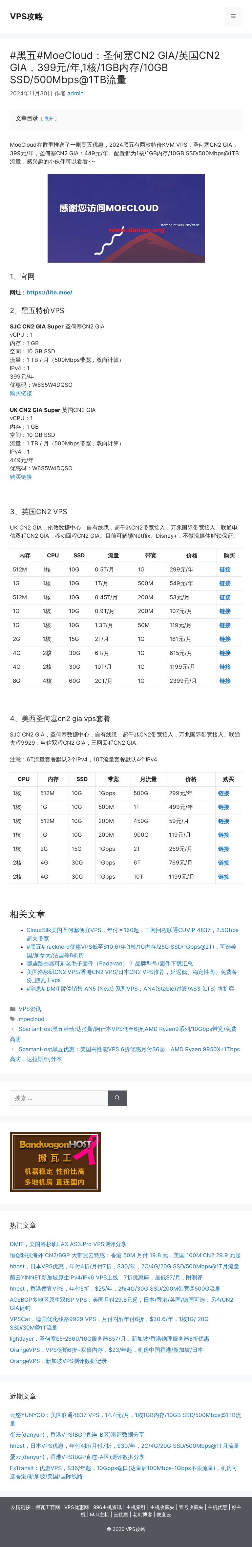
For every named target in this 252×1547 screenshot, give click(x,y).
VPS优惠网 (76, 1507)
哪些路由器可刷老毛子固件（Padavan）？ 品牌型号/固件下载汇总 (110, 963)
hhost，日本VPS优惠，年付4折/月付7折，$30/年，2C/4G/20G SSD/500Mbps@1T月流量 (124, 1266)
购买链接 (21, 393)
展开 (48, 118)
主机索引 (136, 1507)
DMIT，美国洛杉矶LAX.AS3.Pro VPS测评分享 (68, 1244)
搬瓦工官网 (47, 1507)
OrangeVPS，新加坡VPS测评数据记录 (58, 1361)
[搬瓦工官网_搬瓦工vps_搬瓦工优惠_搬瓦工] (55, 1189)
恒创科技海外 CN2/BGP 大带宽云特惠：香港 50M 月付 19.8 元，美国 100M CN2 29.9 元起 (125, 1255)
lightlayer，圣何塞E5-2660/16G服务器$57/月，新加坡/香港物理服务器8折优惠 (109, 1338)
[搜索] (117, 1098)
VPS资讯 (30, 1009)
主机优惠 (217, 1507)
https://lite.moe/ (50, 292)
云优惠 (121, 1514)
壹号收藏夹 (191, 1507)
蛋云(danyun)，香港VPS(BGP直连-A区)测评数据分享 (77, 1457)
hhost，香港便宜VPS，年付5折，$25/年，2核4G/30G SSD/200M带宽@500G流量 (115, 1288)
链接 (225, 569)
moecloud (32, 1019)
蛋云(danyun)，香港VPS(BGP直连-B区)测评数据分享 (77, 1434)
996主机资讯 (107, 1507)
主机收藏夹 (162, 1507)
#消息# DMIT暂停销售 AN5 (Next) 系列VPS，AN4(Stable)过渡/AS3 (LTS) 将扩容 (130, 988)
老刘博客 (142, 1514)
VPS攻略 (26, 16)
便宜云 (164, 1514)
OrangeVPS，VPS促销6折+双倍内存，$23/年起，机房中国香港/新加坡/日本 (106, 1350)
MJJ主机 (99, 1514)
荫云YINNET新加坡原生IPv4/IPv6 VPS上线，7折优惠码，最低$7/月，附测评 (106, 1277)
